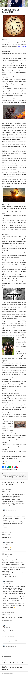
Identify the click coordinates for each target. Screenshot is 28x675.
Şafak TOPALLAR (9, 636)
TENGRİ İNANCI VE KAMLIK (12, 475)
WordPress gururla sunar (7, 673)
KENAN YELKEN (8, 3)
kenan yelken (21, 476)
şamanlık (11, 477)
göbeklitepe (12, 476)
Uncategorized (5, 476)
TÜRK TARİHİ (21, 475)
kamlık (17, 476)
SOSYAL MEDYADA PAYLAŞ (9, 469)
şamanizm (7, 477)
